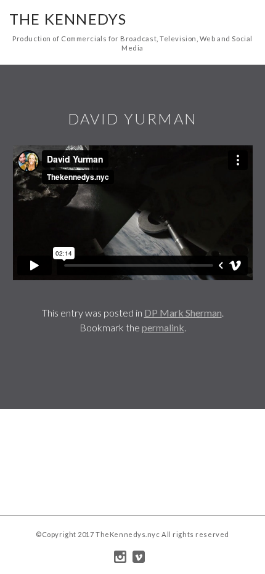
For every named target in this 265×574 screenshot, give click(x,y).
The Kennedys (67, 19)
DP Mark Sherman (183, 312)
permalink (163, 327)
